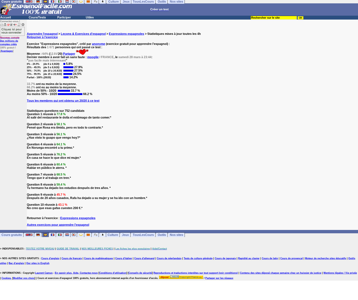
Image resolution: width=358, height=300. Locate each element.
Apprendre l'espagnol (42, 33)
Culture (113, 234)
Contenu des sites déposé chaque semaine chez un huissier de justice (280, 272)
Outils (162, 234)
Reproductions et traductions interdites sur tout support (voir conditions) (195, 272)
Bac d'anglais (16, 263)
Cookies (6, 278)
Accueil (5, 17)
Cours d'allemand (144, 258)
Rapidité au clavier (249, 258)
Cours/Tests (37, 17)
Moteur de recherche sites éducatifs (325, 258)
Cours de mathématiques (98, 258)
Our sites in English (37, 263)
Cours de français (72, 258)
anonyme (98, 43)
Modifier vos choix (23, 278)
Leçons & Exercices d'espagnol (83, 33)
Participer (64, 17)
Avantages (7, 51)
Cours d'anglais (50, 258)
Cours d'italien (123, 258)
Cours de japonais (225, 258)
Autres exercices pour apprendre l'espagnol (58, 224)
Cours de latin (270, 258)
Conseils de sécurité (140, 272)
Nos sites (176, 234)
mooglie (93, 57)
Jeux (125, 234)
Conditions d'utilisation (112, 272)
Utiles (90, 17)
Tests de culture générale (198, 258)
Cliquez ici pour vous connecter (11, 31)
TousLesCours (143, 234)
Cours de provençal (291, 258)
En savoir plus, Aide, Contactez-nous (76, 272)
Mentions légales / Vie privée (340, 272)
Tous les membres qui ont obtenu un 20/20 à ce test (63, 100)
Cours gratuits (11, 234)
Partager (69, 53)
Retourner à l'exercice (42, 37)
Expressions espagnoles (126, 33)
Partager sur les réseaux (219, 278)
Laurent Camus (44, 272)
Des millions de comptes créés (9, 41)
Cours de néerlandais (169, 258)
